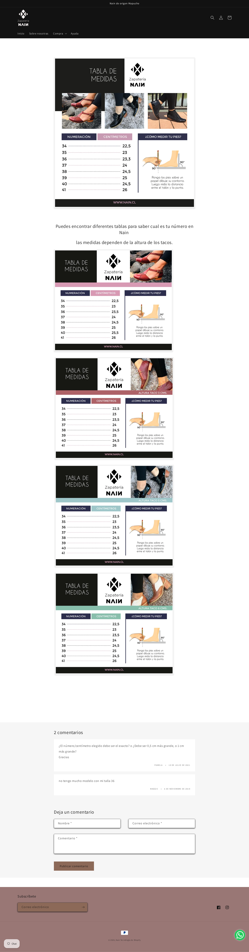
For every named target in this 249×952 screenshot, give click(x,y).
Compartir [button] (64, 52)
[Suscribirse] (83, 907)
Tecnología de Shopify (130, 940)
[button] (59, 33)
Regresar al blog (127, 707)
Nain (118, 940)
